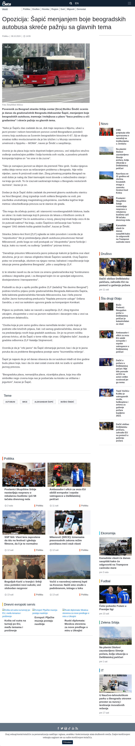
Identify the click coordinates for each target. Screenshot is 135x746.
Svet (63, 9)
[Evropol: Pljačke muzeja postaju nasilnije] (46, 612)
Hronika (45, 9)
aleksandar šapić (44, 402)
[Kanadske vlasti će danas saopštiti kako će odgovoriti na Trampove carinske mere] (115, 546)
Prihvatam (67, 742)
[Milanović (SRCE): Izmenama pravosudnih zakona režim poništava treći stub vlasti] (68, 522)
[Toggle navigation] (129, 3)
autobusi (10, 402)
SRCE (24, 402)
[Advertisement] (46, 432)
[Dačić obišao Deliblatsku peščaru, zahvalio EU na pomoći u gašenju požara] (115, 267)
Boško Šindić (67, 402)
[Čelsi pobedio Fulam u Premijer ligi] (115, 594)
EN (77, 3)
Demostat (81, 9)
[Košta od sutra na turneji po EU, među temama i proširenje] (16, 613)
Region (54, 9)
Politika (26, 9)
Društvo (36, 9)
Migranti (70, 9)
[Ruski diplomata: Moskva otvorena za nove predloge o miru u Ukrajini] (76, 613)
